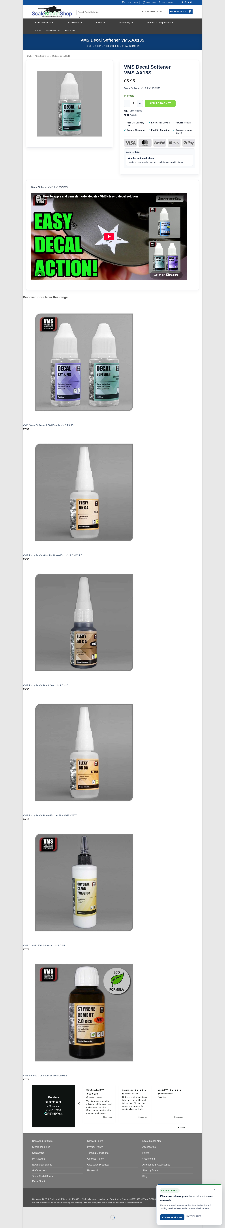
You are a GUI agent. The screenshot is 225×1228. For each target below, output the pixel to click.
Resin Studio (39, 1181)
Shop (98, 46)
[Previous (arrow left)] (26, 1223)
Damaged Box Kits (42, 1141)
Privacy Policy (95, 1147)
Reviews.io (93, 1170)
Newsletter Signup (42, 1164)
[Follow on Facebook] (183, 2)
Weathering (124, 22)
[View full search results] (79, 7)
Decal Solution (130, 46)
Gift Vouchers (39, 1170)
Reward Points (95, 1141)
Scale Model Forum (42, 1176)
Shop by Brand (150, 1170)
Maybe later (193, 1216)
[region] (134, 1104)
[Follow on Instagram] (185, 2)
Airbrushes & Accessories (156, 1164)
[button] (79, 1103)
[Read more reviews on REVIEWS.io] (53, 1114)
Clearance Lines (41, 1147)
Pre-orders (70, 30)
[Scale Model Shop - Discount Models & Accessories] (52, 11)
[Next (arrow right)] (35, 1223)
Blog (144, 1176)
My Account (38, 1158)
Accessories (73, 22)
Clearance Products (98, 1164)
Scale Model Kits (43, 22)
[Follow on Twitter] (188, 2)
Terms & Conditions (98, 1153)
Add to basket (160, 103)
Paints (99, 22)
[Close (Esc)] (53, 1210)
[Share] (44, 1210)
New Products (53, 30)
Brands (38, 30)
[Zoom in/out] (26, 1210)
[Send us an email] (191, 2)
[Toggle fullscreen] (35, 1210)
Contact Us (38, 1153)
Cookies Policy (95, 1158)
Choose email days (172, 1217)
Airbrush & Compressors (159, 22)
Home (89, 46)
